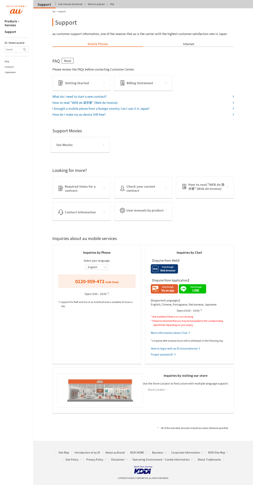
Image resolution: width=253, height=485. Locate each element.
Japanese (10, 72)
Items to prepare (96, 4)
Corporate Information (185, 452)
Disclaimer (117, 459)
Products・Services (12, 23)
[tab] (97, 44)
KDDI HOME (137, 452)
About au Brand (115, 452)
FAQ (7, 61)
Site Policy (72, 459)
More (67, 60)
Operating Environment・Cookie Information (161, 459)
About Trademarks (209, 459)
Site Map (64, 452)
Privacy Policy (94, 459)
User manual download (70, 4)
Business (157, 452)
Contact (9, 66)
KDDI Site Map (216, 452)
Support (10, 32)
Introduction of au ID (87, 452)
